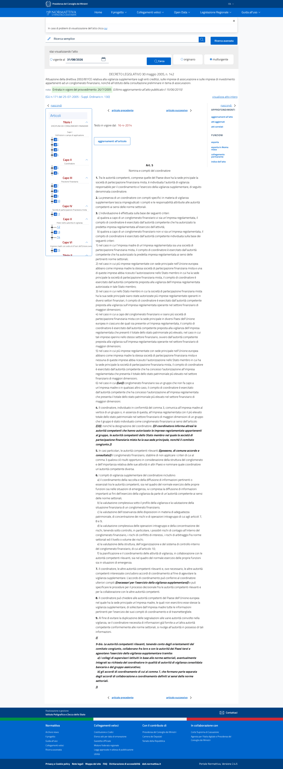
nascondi (56, 105)
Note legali (78, 764)
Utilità (97, 754)
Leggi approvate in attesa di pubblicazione (113, 749)
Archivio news (52, 732)
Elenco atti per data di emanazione (110, 736)
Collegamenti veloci (55, 745)
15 (58, 250)
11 (58, 214)
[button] (103, 59)
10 (58, 201)
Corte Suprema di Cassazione (205, 732)
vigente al (59, 59)
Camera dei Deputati (152, 736)
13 (58, 232)
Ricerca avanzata (224, 41)
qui (105, 28)
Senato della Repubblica (153, 741)
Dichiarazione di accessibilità (125, 764)
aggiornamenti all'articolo (112, 141)
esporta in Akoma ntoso (219, 148)
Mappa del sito (93, 764)
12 (58, 227)
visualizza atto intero (224, 97)
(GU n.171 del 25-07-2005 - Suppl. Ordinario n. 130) (78, 97)
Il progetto (50, 736)
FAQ (105, 764)
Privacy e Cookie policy (58, 764)
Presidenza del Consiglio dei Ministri (159, 732)
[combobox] (125, 39)
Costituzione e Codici (103, 732)
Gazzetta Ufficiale (102, 741)
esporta (215, 142)
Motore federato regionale (106, 745)
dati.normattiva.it (151, 764)
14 (58, 237)
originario (189, 59)
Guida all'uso (51, 741)
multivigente (220, 59)
